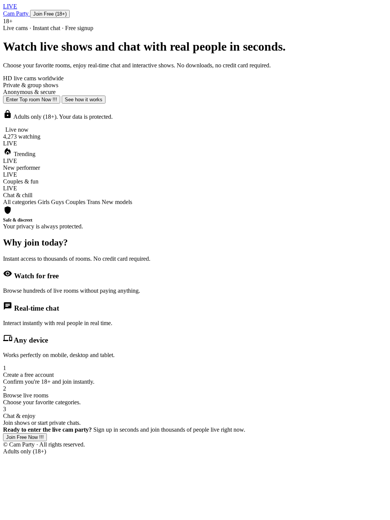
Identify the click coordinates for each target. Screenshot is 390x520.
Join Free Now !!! (25, 437)
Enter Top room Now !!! (31, 99)
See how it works (83, 99)
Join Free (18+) (50, 14)
